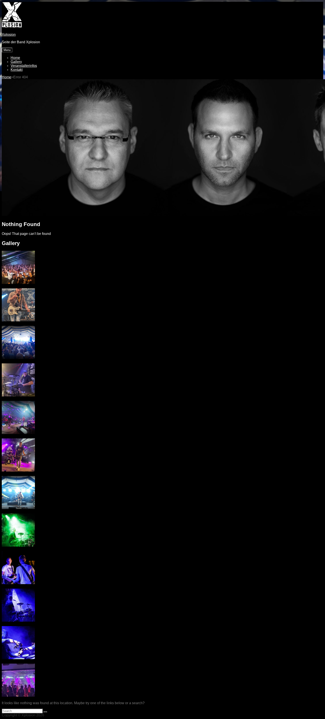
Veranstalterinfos (24, 66)
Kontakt (17, 70)
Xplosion (9, 34)
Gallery (16, 62)
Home (15, 58)
